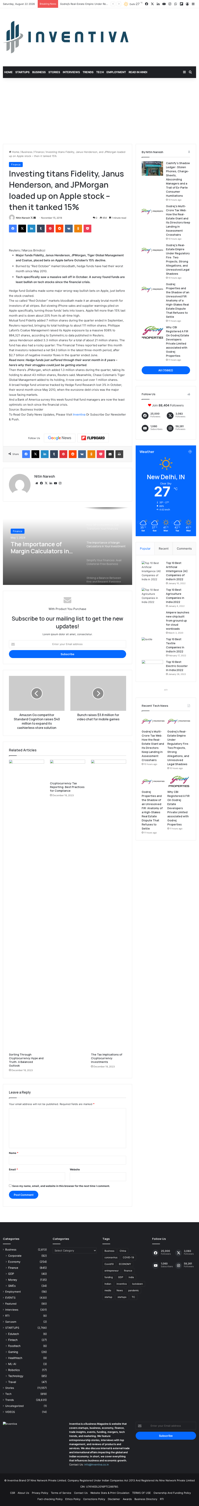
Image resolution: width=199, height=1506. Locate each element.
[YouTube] (55, 483)
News (120, 1290)
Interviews (71, 72)
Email (13, 1169)
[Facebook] (13, 228)
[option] (67, 546)
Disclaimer (114, 1499)
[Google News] (59, 438)
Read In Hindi (138, 72)
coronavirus (111, 1257)
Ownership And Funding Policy (172, 1492)
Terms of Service (61, 1492)
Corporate (14, 1255)
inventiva (122, 1283)
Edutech (13, 1333)
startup (108, 1297)
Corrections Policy (94, 1499)
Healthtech (15, 1358)
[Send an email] (34, 217)
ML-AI (12, 1364)
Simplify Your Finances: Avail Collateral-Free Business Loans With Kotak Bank (43, 548)
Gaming (13, 1352)
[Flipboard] (93, 438)
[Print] (119, 454)
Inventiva (79, 414)
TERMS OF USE (141, 1492)
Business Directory (145, 1499)
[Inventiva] (65, 37)
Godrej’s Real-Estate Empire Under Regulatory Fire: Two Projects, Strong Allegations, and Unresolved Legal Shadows (178, 748)
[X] (22, 228)
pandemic (133, 1290)
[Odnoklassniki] (78, 228)
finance (128, 1270)
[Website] (36, 483)
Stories (54, 72)
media (108, 1290)
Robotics (14, 1370)
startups (122, 1297)
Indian (108, 1283)
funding (109, 1277)
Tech (100, 72)
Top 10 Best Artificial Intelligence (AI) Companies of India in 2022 (177, 571)
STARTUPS (12, 1327)
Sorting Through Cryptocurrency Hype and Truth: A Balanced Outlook (26, 1060)
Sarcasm (10, 1321)
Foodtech (14, 1346)
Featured (10, 1303)
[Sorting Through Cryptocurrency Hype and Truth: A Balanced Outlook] (26, 905)
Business (39, 72)
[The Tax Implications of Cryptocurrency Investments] (108, 905)
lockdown (137, 1283)
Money (12, 1279)
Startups (22, 72)
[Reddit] (59, 228)
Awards (127, 1499)
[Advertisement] (99, 111)
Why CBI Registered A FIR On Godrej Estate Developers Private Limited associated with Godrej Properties (178, 808)
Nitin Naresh (23, 217)
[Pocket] (87, 228)
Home (8, 72)
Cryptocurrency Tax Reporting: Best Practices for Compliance (67, 786)
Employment (116, 72)
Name (13, 1152)
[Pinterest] (50, 228)
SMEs (12, 1285)
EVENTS (10, 1297)
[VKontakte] (69, 228)
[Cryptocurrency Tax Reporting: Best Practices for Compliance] (67, 769)
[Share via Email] (110, 454)
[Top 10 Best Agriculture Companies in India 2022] (152, 596)
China (123, 1250)
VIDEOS (10, 1411)
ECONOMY (125, 1264)
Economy (14, 1261)
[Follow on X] (32, 217)
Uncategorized (14, 1405)
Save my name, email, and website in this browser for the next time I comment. (61, 1185)
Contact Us (81, 1492)
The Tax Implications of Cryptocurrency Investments (106, 1058)
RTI (7, 1315)
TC (133, 1297)
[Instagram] (60, 483)
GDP (11, 1273)
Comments (184, 548)
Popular (145, 548)
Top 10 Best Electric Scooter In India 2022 (177, 666)
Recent (163, 548)
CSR (12, 1492)
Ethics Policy (72, 1499)
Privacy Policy (40, 1492)
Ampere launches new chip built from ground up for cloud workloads (177, 620)
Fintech (12, 1339)
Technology (15, 1376)
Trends (88, 72)
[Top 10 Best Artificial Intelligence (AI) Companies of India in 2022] (152, 571)
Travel (12, 1382)
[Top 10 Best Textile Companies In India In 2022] (152, 644)
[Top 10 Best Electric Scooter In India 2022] (152, 667)
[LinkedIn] (31, 228)
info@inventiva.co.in (96, 1464)
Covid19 (109, 1264)
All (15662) (165, 370)
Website (75, 1169)
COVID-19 (128, 1257)
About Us (23, 1492)
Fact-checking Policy (50, 1499)
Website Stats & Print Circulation (109, 1492)
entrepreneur (112, 1270)
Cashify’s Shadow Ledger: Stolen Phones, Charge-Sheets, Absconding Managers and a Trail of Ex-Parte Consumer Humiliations (178, 179)
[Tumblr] (41, 228)
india (131, 1277)
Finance (39, 151)
